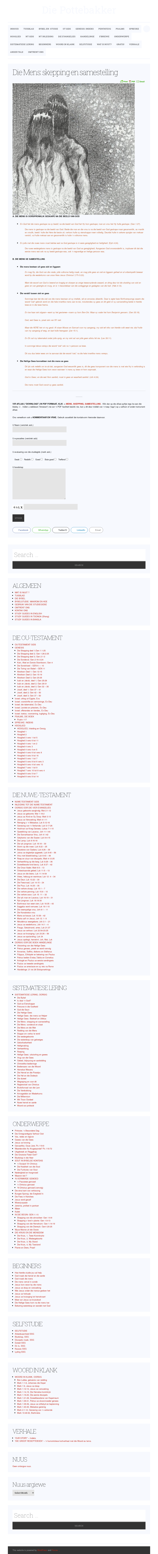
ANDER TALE (16, 52)
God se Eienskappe (26, 1003)
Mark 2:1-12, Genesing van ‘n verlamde (34, 1409)
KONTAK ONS (21, 610)
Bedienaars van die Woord (29, 1066)
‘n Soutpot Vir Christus (27, 1163)
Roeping (20, 1051)
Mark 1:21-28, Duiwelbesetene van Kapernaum (38, 1397)
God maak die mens (24, 1278)
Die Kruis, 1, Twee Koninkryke (30, 1235)
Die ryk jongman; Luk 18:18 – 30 (31, 843)
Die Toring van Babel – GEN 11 (31, 668)
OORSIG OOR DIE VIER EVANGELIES (33, 807)
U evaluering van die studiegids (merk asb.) (31, 451)
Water (17, 1208)
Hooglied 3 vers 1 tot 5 (27, 737)
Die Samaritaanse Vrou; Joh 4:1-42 (32, 834)
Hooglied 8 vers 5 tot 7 (27, 773)
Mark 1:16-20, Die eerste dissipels (32, 1394)
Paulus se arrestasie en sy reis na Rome (35, 966)
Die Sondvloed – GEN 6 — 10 (30, 665)
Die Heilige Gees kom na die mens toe (32, 1302)
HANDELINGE (87, 36)
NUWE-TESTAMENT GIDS (27, 801)
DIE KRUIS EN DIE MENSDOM (29, 1232)
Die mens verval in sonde (26, 1281)
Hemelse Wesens (25, 1069)
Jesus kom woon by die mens (28, 1284)
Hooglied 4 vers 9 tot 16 (27, 755)
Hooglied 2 (22, 734)
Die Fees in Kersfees (24, 1196)
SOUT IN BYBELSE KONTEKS (29, 1160)
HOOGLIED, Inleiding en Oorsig (31, 728)
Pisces (55, 1550)
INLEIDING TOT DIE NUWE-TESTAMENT (33, 804)
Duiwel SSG (20, 1342)
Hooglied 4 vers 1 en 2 (27, 743)
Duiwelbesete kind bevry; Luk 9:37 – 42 (34, 864)
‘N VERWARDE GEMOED (26, 1178)
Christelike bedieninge (27, 1063)
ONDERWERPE (121, 36)
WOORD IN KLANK (65, 44)
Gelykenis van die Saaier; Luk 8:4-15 (33, 837)
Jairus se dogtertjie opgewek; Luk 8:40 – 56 (36, 852)
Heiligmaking (23, 1045)
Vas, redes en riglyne (24, 1136)
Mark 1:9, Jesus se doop (28, 1385)
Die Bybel (21, 997)
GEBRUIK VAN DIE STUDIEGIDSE (31, 604)
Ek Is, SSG (20, 1345)
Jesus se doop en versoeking (28, 1287)
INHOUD (14, 28)
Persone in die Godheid (27, 1006)
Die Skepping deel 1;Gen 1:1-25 (31, 650)
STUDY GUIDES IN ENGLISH (28, 613)
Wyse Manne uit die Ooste (27, 1229)
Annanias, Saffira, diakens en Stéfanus (34, 951)
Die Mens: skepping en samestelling (33, 1021)
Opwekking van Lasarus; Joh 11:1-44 (33, 831)
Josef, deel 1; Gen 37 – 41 (29, 689)
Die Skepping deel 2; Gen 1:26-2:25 (33, 653)
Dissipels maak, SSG (24, 1339)
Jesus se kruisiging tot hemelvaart (30, 1296)
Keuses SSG (21, 1348)
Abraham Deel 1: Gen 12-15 (29, 671)
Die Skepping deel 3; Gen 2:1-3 (31, 656)
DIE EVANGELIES (66, 36)
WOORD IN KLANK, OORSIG (28, 1376)
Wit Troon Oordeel (25, 1099)
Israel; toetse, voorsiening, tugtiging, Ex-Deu (35, 713)
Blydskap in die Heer (24, 1157)
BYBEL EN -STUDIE (48, 28)
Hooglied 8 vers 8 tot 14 (27, 776)
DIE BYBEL (20, 598)
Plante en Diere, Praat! (25, 1247)
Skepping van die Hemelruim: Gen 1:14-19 (36, 1223)
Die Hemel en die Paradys (28, 1072)
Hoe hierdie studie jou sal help (28, 1272)
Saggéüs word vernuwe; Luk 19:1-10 (33, 906)
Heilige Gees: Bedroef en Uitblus (31, 1018)
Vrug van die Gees (25, 1057)
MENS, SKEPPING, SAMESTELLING (83, 403)
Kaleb (17, 1211)
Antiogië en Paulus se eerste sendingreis (35, 960)
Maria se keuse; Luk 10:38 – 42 (31, 915)
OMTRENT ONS (36, 52)
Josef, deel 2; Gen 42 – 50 (29, 692)
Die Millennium (23, 1096)
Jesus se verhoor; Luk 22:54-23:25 (32, 930)
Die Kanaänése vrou (26, 912)
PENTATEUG (104, 28)
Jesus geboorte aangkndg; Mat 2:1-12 (34, 810)
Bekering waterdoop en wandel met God (32, 1305)
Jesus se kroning (22, 1142)
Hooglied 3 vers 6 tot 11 (27, 740)
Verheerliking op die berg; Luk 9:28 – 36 (34, 861)
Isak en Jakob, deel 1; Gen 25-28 (32, 680)
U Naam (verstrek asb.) (22, 425)
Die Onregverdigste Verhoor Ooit (29, 1133)
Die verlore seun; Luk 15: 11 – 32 (32, 894)
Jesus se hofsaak (23, 1293)
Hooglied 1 (22, 731)
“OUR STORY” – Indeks (25, 1438)
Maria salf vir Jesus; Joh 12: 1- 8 (32, 918)
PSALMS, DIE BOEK (24, 716)
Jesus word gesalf (23, 1199)
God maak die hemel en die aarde (30, 1275)
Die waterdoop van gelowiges (30, 1039)
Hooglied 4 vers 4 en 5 (27, 749)
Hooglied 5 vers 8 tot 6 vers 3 (30, 761)
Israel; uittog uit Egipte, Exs (27, 698)
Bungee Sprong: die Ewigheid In (29, 1193)
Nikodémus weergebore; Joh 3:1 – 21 (33, 921)
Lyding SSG (20, 1351)
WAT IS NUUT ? (22, 592)
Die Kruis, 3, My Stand (27, 1241)
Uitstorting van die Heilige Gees (31, 945)
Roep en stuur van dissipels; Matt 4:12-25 (35, 858)
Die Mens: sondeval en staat (30, 1024)
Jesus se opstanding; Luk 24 (30, 936)
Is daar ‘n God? (24, 1000)
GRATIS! (120, 44)
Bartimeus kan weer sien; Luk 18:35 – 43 (35, 903)
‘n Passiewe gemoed (26, 1181)
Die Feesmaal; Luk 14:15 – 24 (30, 882)
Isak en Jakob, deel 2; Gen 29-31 (32, 683)
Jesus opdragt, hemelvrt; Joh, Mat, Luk (34, 939)
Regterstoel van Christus (28, 1084)
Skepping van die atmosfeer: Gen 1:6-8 (34, 1217)
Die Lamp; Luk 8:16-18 (27, 840)
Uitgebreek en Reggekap (26, 1151)
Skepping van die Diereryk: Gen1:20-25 (34, 1226)
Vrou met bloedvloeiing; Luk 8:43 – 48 (34, 855)
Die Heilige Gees (24, 1012)
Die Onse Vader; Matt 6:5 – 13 (30, 867)
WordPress (42, 1550)
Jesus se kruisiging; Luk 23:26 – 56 (33, 933)
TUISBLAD (28, 28)
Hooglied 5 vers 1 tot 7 (27, 758)
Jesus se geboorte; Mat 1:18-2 (30, 813)
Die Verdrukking (24, 1090)
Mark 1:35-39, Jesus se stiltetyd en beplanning (38, 1403)
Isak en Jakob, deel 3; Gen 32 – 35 (33, 686)
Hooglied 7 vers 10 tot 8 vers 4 (31, 770)
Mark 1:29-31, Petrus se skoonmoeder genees (37, 1400)
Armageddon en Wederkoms (29, 1093)
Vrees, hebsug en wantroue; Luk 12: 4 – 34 (36, 876)
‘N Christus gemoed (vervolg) (30, 1187)
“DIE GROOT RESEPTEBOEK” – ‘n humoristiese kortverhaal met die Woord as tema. (53, 1440)
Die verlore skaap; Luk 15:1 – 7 (31, 888)
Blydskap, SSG (22, 1336)
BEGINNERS (45, 44)
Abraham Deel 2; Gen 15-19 (29, 674)
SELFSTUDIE (85, 44)
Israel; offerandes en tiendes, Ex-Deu (31, 710)
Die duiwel (21, 1078)
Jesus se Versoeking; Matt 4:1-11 (32, 819)
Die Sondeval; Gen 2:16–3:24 (30, 659)
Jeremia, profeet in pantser (27, 1205)
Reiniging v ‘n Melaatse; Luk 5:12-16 (33, 822)
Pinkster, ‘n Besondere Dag (27, 1130)
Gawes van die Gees (24, 1139)
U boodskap (17, 467)
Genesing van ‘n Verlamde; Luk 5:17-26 (34, 825)
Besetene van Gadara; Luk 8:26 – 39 (33, 849)
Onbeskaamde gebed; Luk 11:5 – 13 (33, 870)
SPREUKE (134, 28)
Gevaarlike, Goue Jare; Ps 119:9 (29, 1145)
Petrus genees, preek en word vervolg (34, 948)
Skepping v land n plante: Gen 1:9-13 (33, 1220)
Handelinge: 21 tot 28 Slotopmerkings (34, 969)
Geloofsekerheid (24, 1042)
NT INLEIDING (46, 36)
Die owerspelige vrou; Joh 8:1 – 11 (32, 909)
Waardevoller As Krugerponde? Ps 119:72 (33, 1148)
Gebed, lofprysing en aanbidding (31, 1060)
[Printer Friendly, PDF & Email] (132, 81)
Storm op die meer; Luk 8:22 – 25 (32, 846)
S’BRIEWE (104, 36)
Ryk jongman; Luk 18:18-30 (29, 900)
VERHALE (134, 44)
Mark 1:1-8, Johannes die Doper (31, 1382)
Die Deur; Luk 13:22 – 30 (28, 879)
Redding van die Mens (27, 1030)
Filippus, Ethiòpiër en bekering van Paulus (36, 954)
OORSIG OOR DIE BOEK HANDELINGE (33, 942)
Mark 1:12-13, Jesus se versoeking (33, 1388)
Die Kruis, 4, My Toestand (28, 1244)
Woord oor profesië (25, 1105)
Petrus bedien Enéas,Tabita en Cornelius (35, 957)
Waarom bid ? (21, 1175)
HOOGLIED (15, 36)
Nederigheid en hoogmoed (26, 1172)
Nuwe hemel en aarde (26, 1102)
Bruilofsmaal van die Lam (28, 1087)
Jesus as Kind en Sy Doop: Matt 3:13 (34, 816)
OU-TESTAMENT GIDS (25, 644)
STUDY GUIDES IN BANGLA (28, 619)
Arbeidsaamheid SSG (24, 1333)
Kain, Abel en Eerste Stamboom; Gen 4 (35, 662)
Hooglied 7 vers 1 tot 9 (27, 767)
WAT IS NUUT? (104, 44)
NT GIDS (30, 36)
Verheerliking (23, 1048)
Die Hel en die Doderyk (27, 1075)
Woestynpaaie (21, 1202)
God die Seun (23, 1009)
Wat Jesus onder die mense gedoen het (32, 1290)
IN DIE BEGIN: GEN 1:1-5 (26, 1214)
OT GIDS (67, 28)
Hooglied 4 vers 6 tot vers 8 (29, 752)
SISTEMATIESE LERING (22, 44)
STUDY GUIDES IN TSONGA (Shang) (32, 616)
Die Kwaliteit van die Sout (28, 1166)
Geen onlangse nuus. (21, 1466)
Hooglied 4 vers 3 (25, 746)
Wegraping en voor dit (27, 1081)
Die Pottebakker (79, 9)
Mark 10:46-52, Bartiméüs (28, 1412)
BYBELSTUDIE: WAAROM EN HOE (31, 601)
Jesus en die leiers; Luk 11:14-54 (32, 873)
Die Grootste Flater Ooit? (26, 1154)
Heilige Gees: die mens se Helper (32, 1015)
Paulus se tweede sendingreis (30, 963)
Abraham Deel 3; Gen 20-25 (29, 677)
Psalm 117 (22, 719)
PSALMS (120, 28)
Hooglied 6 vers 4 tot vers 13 (30, 764)
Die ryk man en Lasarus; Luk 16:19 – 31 (35, 897)
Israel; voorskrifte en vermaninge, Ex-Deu (33, 701)
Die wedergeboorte (25, 1036)
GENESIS (19, 647)
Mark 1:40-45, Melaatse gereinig (31, 1406)
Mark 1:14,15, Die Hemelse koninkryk (34, 1391)
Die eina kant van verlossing (27, 1190)
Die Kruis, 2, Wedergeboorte (29, 1238)
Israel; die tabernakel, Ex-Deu (28, 704)
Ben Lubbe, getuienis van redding (32, 1379)
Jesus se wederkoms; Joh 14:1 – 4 (32, 924)
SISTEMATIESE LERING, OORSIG (31, 994)
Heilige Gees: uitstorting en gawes (32, 1054)
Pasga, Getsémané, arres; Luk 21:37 (33, 927)
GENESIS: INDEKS (85, 28)
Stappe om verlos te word (28, 1033)
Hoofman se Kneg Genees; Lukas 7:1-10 (35, 828)
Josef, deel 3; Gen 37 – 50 (29, 695)
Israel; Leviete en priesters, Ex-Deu (30, 707)
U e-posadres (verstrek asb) (24, 438)
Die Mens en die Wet (26, 1027)
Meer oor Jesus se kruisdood (28, 1299)
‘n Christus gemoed (25, 1184)
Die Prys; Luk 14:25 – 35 (28, 885)
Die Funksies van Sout (27, 1169)
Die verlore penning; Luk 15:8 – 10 (32, 891)
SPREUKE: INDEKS (24, 722)
